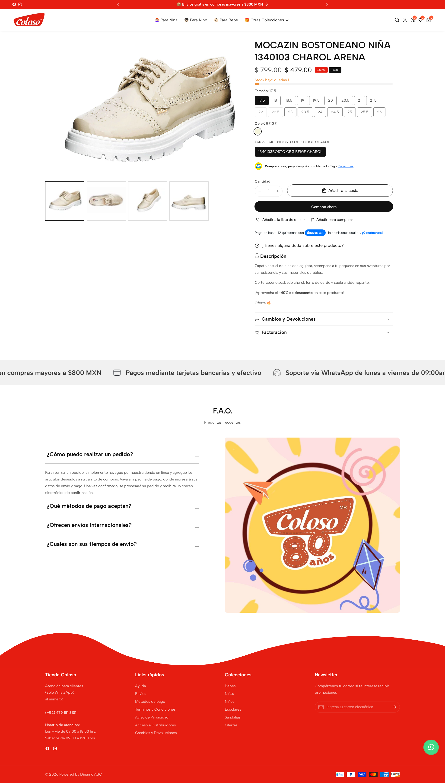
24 (321, 113)
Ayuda (140, 686)
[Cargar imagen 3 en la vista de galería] (147, 201)
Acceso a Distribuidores (155, 725)
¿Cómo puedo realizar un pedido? (90, 454)
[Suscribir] (395, 707)
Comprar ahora (324, 207)
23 (291, 113)
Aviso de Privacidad (151, 717)
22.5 (277, 113)
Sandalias (233, 717)
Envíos (140, 693)
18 (276, 101)
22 (261, 113)
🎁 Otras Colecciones (264, 20)
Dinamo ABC (91, 774)
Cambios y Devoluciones (156, 733)
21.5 (375, 101)
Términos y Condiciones (155, 709)
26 (380, 113)
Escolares (233, 709)
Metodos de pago (150, 701)
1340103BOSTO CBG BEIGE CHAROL (290, 153)
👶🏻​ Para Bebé (226, 20)
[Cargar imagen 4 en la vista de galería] (189, 201)
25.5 (366, 113)
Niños (229, 701)
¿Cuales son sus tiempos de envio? (92, 544)
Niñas (229, 693)
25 (350, 113)
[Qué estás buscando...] (397, 20)
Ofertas (231, 725)
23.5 (307, 113)
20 (331, 101)
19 (303, 101)
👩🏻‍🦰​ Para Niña (166, 20)
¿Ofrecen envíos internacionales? (89, 525)
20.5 (347, 101)
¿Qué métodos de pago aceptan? (89, 506)
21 (360, 101)
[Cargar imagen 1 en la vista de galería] (64, 201)
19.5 (318, 101)
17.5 (263, 101)
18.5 (291, 101)
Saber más (345, 166)
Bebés (230, 686)
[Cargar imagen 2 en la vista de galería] (106, 201)
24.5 (337, 113)
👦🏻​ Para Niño (195, 20)
